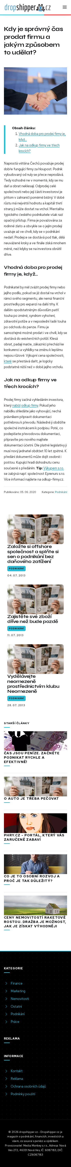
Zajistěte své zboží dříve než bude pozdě (32, 619)
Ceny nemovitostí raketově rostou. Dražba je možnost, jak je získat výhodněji (35, 921)
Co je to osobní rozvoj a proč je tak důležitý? (32, 878)
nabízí (16, 405)
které (8, 361)
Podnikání (61, 492)
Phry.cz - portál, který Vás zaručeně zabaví (34, 837)
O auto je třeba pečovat (31, 798)
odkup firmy (29, 405)
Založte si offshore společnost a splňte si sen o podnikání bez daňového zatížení (33, 554)
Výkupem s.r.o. (53, 468)
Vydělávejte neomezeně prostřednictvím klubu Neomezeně (33, 684)
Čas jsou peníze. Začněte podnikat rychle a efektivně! (32, 757)
